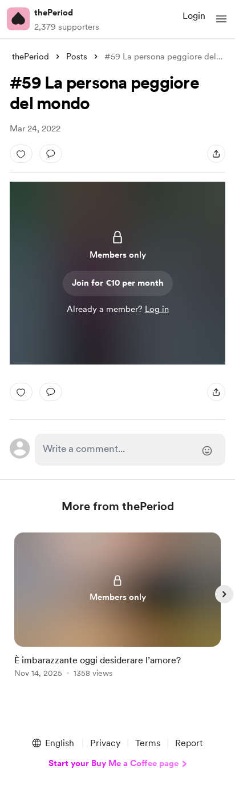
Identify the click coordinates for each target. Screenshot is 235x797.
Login (194, 15)
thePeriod (53, 12)
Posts (76, 56)
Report (188, 743)
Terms (147, 743)
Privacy (105, 743)
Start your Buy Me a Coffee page (113, 763)
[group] (117, 611)
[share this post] (216, 154)
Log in (157, 309)
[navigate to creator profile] (18, 18)
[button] (221, 19)
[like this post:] (21, 154)
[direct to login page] (130, 450)
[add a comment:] (50, 154)
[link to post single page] (117, 607)
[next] (224, 594)
